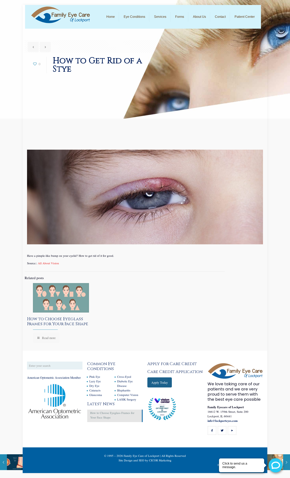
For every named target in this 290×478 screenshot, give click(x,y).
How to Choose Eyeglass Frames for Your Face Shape (57, 321)
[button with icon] (212, 430)
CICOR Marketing (160, 460)
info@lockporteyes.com (223, 420)
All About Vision (48, 263)
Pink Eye (94, 377)
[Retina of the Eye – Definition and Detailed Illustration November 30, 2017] (11, 462)
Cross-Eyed (124, 377)
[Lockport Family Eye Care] (60, 15)
